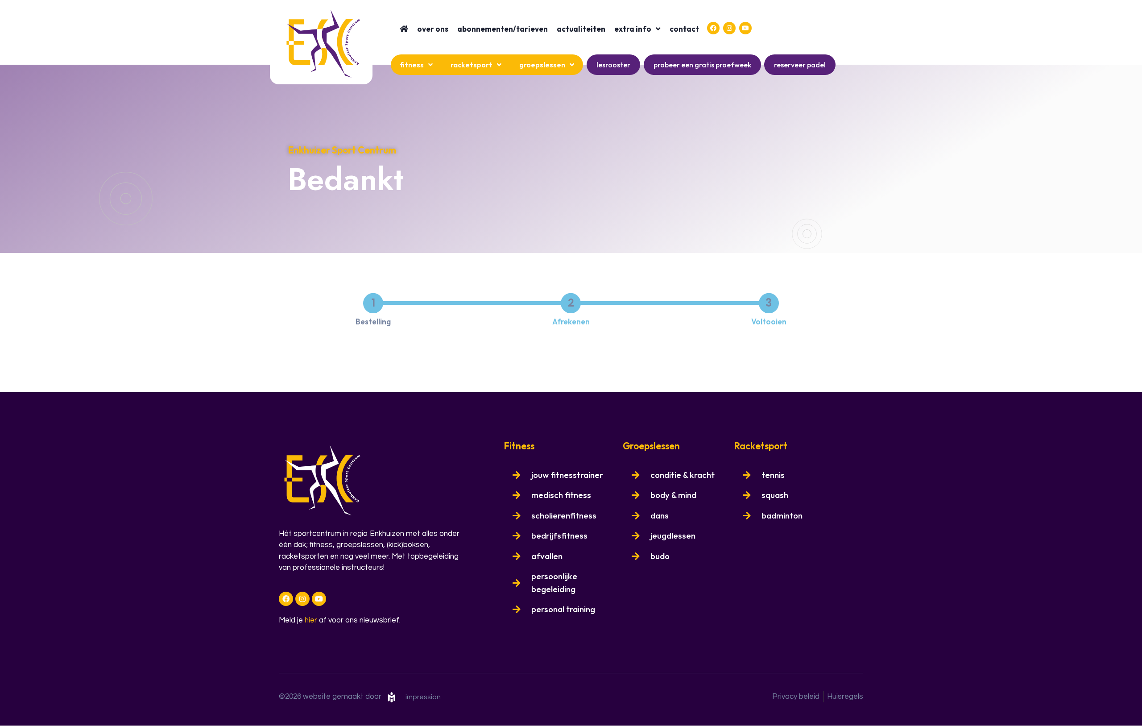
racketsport (471, 64)
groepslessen (542, 64)
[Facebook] (713, 28)
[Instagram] (729, 28)
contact (684, 28)
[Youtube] (745, 28)
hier (311, 620)
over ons (432, 28)
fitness (412, 64)
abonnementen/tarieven (502, 28)
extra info (632, 28)
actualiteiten (581, 28)
